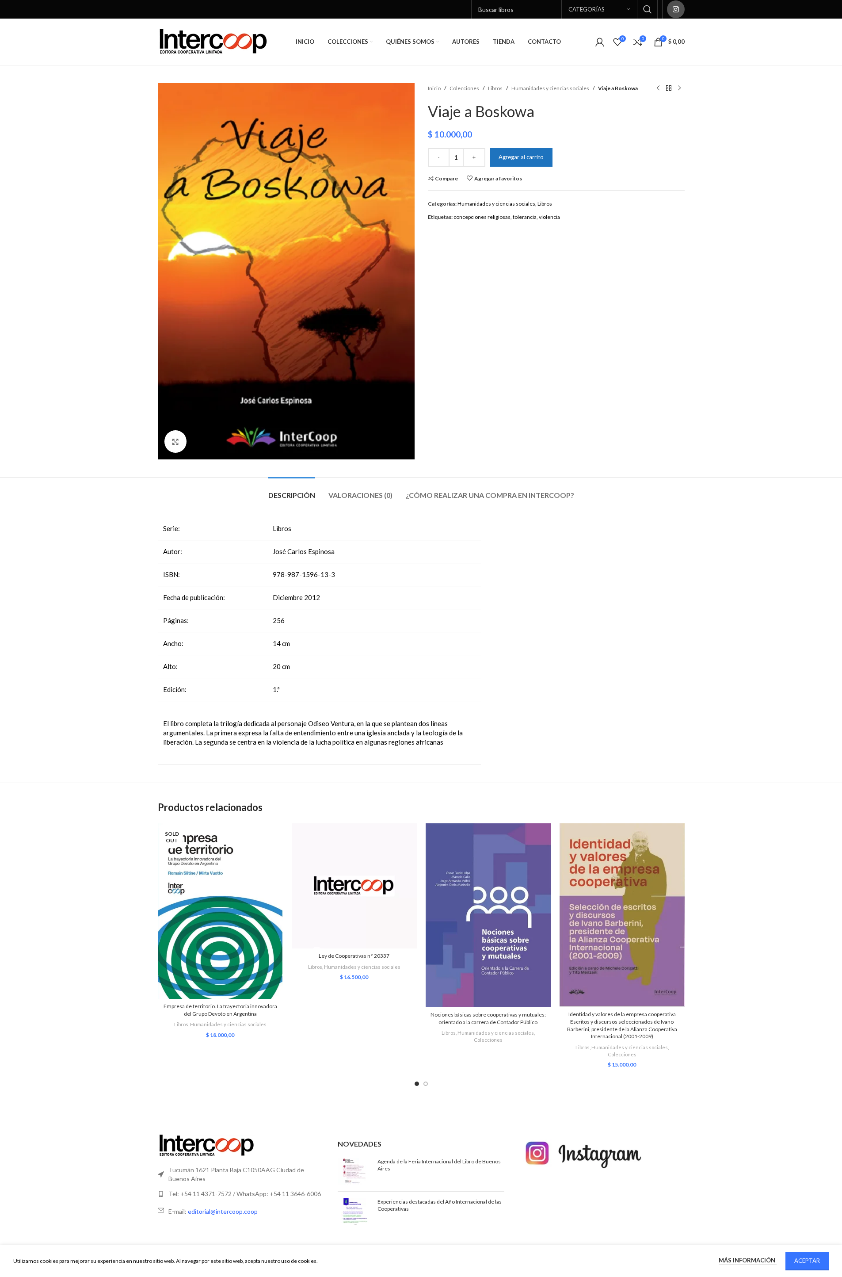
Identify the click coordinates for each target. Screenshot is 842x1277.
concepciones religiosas (482, 217)
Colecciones (464, 88)
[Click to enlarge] (175, 441)
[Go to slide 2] (425, 1084)
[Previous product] (658, 88)
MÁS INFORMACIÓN (748, 1260)
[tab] (291, 490)
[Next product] (679, 88)
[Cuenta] (600, 42)
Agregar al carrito (521, 157)
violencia (549, 217)
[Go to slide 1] (417, 1084)
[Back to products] (668, 88)
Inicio (434, 88)
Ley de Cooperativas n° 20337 (354, 955)
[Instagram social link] (676, 9)
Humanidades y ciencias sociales (550, 88)
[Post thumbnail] (354, 1171)
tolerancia (525, 217)
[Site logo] (213, 41)
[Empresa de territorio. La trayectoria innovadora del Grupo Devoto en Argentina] (220, 911)
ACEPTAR (807, 1260)
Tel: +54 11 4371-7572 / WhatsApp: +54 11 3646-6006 (244, 1193)
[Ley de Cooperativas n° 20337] (354, 885)
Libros (495, 88)
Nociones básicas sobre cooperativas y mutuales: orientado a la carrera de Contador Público (488, 1018)
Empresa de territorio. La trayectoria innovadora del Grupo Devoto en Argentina (220, 1010)
